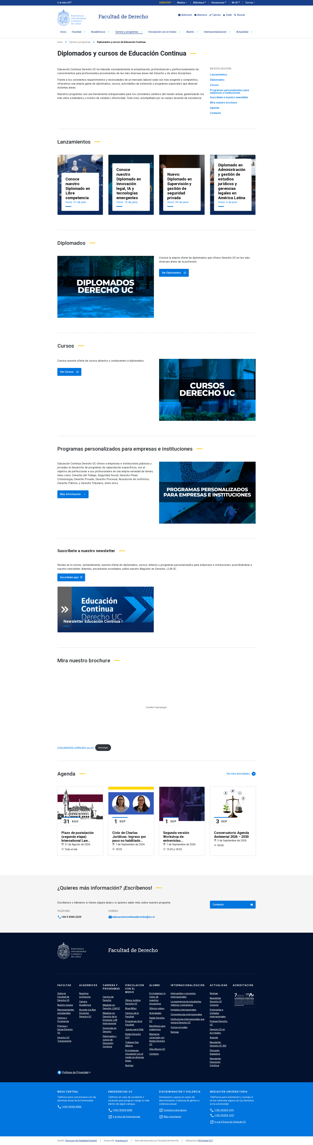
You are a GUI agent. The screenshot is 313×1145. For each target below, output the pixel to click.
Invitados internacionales (183, 1009)
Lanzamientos (218, 74)
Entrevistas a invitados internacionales (218, 1013)
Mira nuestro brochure (223, 102)
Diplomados (217, 80)
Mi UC (235, 2)
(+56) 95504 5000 (122, 1110)
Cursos (214, 85)
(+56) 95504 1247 (224, 1115)
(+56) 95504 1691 (224, 1110)
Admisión (164, 2)
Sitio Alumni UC (157, 1049)
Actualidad (244, 32)
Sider (227, 14)
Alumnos (200, 14)
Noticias (129, 1065)
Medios (182, 2)
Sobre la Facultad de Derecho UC (63, 997)
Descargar (103, 747)
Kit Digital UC (205, 1140)
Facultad (79, 32)
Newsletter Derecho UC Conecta (216, 1001)
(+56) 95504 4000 (72, 1106)
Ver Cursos (69, 371)
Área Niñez (131, 1008)
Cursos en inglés (179, 1027)
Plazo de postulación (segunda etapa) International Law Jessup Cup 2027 (77, 837)
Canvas (215, 14)
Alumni (192, 32)
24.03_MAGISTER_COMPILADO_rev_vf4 (75, 747)
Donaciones (218, 2)
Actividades (155, 1013)
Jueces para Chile (134, 1029)
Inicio (63, 32)
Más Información (73, 494)
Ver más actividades (240, 773)
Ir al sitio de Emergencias (126, 1116)
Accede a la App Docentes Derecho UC (87, 1013)
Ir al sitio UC (63, 2)
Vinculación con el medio (164, 32)
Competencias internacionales (186, 1014)
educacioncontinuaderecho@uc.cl (133, 917)
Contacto (215, 113)
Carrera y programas (129, 32)
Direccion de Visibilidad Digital (80, 1140)
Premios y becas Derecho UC (65, 1029)
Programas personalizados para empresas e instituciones (229, 91)
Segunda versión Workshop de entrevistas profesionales (176, 837)
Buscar (239, 14)
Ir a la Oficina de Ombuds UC (230, 1122)
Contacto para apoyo (175, 1110)
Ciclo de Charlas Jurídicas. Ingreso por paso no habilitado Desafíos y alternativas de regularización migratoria (130, 837)
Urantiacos (120, 1140)
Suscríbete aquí (71, 577)
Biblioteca (198, 2)
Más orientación (172, 1116)
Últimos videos (156, 1008)
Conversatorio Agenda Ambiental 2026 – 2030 (231, 835)
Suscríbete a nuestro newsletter (229, 97)
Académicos (100, 32)
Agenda (214, 108)
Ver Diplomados (174, 272)
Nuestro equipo (65, 1005)
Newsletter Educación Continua (215, 1062)
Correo (250, 2)
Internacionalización (217, 32)
